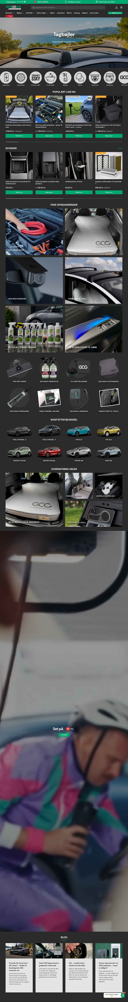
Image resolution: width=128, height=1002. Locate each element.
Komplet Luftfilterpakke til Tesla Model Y (108, 183)
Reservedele (94, 13)
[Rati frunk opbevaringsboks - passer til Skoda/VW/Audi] (49, 109)
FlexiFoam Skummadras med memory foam (18, 126)
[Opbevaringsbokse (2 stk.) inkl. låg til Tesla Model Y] (109, 109)
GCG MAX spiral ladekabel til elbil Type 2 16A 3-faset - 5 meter (78, 126)
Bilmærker (9, 13)
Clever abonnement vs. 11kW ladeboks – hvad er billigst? (108, 965)
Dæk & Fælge (41, 13)
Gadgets (85, 13)
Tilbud (10, 16)
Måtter (52, 13)
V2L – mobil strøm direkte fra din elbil (77, 964)
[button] (121, 7)
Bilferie (69, 13)
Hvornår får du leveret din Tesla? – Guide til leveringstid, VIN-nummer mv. (18, 967)
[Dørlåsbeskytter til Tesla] (79, 165)
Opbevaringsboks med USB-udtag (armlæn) (47, 183)
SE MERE (64, 53)
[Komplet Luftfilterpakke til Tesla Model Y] (109, 165)
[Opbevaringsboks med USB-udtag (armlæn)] (49, 165)
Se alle (120, 148)
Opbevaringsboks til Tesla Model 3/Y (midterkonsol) (18, 183)
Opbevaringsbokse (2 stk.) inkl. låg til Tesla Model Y (107, 126)
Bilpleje (19, 13)
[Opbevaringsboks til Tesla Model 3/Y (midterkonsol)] (19, 165)
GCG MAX (29, 13)
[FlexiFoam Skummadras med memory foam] (19, 109)
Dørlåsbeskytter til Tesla (73, 181)
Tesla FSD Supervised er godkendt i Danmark (49, 964)
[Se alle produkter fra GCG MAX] (89, 97)
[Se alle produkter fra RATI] (59, 97)
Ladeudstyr (61, 13)
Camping (77, 13)
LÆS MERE (64, 735)
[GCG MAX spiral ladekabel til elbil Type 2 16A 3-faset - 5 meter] (79, 109)
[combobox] (68, 7)
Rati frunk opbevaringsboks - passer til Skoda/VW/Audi (49, 126)
